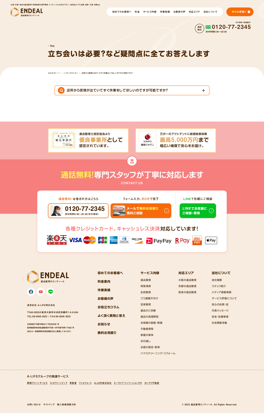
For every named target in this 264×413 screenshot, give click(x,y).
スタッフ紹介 (219, 286)
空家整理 (146, 304)
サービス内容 (150, 272)
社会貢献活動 (219, 323)
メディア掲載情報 (221, 292)
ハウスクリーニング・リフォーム (158, 353)
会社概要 (217, 280)
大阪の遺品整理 (187, 280)
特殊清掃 (146, 286)
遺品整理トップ (54, 73)
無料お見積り (107, 332)
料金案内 (104, 281)
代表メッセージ (220, 310)
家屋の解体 (147, 335)
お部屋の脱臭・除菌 (151, 323)
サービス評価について (224, 298)
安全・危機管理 (220, 316)
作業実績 (104, 289)
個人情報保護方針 (66, 404)
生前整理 (146, 292)
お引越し (146, 341)
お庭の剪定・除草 (150, 347)
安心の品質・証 (220, 304)
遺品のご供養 (148, 310)
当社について (221, 272)
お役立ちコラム (108, 307)
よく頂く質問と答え (70, 73)
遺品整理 (146, 280)
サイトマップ (49, 404)
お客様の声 (106, 298)
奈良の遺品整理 (187, 292)
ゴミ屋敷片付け (149, 298)
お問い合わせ (34, 404)
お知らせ (104, 324)
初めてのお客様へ (110, 272)
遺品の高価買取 (150, 316)
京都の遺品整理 (187, 286)
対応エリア (186, 272)
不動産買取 (147, 329)
